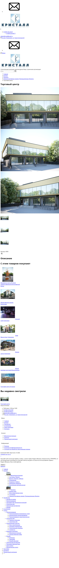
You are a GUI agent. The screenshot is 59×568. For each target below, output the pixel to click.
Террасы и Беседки (14, 520)
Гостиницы (12, 494)
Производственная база (13, 544)
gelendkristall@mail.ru (7, 36)
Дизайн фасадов (13, 541)
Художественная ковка (15, 534)
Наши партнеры (8, 427)
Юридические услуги (12, 547)
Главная (6, 421)
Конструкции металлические (17, 485)
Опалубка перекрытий (15, 526)
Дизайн (8, 507)
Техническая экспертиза (13, 506)
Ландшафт (12, 539)
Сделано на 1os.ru (6, 454)
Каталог (6, 422)
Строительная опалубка (16, 528)
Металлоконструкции (10, 436)
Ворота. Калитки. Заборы (16, 478)
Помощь (6, 446)
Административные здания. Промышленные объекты (24, 496)
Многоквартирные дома (16, 493)
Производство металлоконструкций (16, 502)
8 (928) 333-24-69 (8, 32)
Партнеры (6, 549)
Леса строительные (14, 525)
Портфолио (7, 424)
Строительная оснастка (12, 523)
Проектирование (11, 501)
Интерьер (12, 537)
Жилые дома (12, 491)
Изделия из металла (12, 531)
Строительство (10, 504)
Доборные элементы (15, 483)
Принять (3, 464)
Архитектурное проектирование (18, 515)
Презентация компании (11, 439)
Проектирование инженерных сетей (19, 514)
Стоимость (12, 530)
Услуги (5, 510)
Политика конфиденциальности (13, 447)
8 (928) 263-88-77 (10, 33)
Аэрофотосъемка (11, 499)
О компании (7, 426)
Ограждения (12, 480)
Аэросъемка (9, 545)
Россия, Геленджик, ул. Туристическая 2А (13, 38)
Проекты (6, 437)
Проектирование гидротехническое (19, 517)
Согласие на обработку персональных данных (17, 449)
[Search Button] (15, 71)
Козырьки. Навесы (14, 482)
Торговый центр (5, 404)
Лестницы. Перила (14, 477)
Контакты (6, 429)
